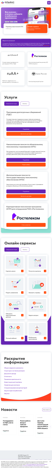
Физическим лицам (11, 103)
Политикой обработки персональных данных (36, 464)
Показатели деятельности (12, 379)
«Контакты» (46, 45)
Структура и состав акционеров (14, 371)
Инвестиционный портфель (13, 382)
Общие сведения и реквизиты (13, 368)
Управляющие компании (12, 385)
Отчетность (8, 376)
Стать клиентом (26, 225)
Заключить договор (26, 134)
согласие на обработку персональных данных (33, 465)
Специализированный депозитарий (15, 388)
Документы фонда (10, 373)
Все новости (46, 409)
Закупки (6, 393)
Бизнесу (25, 103)
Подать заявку (26, 164)
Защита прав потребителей (13, 390)
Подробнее (26, 129)
